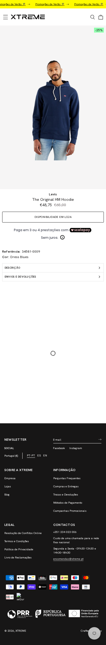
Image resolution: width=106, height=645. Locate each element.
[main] (53, 224)
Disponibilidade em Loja (53, 217)
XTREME (20, 631)
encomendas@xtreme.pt (68, 559)
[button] (5, 17)
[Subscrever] (99, 440)
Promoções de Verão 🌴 (46, 4)
